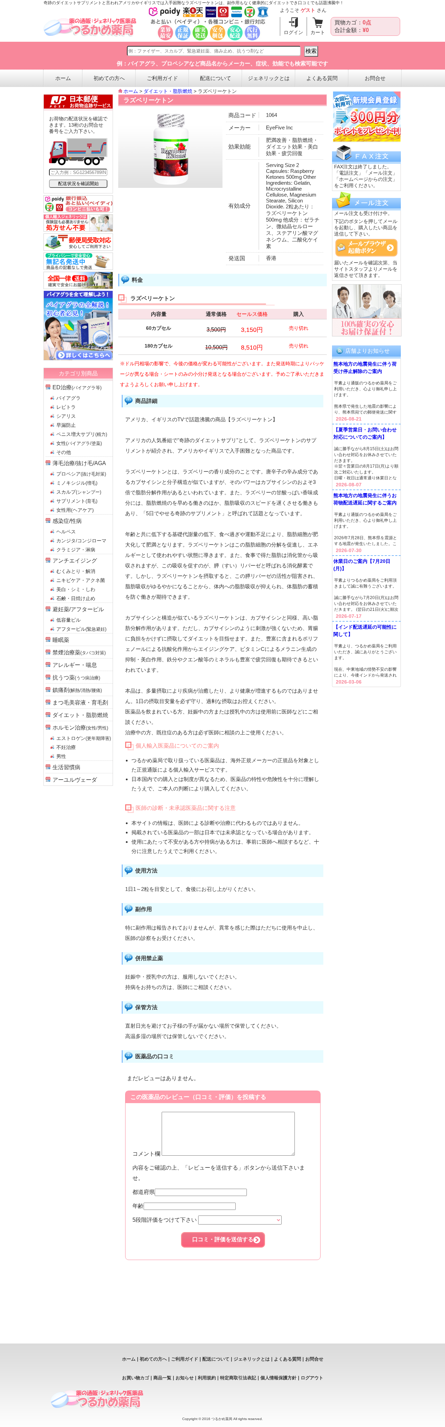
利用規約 (207, 1377)
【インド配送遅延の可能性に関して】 (365, 630)
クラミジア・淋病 (75, 549)
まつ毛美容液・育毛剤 (80, 702)
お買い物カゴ (135, 1377)
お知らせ (185, 1377)
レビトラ (66, 407)
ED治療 (77, 387)
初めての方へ (109, 78)
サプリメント (76, 501)
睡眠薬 (60, 640)
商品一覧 (162, 1377)
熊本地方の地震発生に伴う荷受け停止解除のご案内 (365, 367)
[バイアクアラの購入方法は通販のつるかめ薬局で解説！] (78, 358)
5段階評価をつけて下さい (165, 1220)
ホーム (63, 78)
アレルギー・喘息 (74, 665)
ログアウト (312, 1377)
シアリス (66, 416)
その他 (63, 452)
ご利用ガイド (162, 78)
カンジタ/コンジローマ (81, 540)
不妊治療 (66, 747)
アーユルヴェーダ (74, 780)
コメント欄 (147, 1154)
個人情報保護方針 (278, 1377)
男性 (61, 756)
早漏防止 (66, 425)
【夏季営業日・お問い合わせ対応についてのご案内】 (365, 433)
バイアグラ (68, 398)
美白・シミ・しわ (75, 589)
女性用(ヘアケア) (75, 510)
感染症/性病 (67, 521)
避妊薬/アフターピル (78, 609)
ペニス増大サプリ (81, 434)
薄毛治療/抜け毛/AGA (79, 463)
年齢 (138, 1206)
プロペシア (81, 474)
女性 (79, 443)
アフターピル (81, 629)
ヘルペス (66, 531)
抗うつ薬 (76, 677)
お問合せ (375, 78)
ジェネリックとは (269, 78)
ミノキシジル (76, 483)
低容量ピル (68, 620)
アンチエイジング (74, 561)
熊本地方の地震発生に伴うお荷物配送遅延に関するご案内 (365, 499)
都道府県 (143, 1192)
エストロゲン (83, 738)
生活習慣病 (66, 767)
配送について (215, 78)
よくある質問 (322, 78)
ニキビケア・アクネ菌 (80, 580)
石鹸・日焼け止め (75, 598)
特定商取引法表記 (238, 1377)
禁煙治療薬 (79, 652)
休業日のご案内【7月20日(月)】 (361, 564)
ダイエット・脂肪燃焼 (80, 715)
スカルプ (78, 492)
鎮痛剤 (77, 690)
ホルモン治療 (80, 728)
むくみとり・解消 (75, 571)
